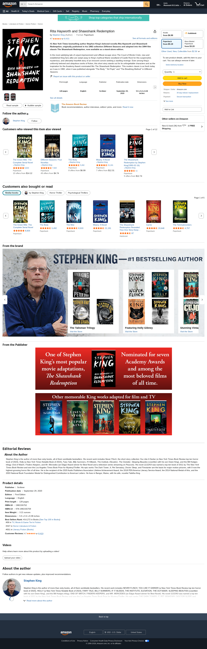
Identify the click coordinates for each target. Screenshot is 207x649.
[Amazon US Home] (66, 633)
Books (5, 24)
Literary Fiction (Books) (23, 529)
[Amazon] (10, 4)
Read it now (128, 107)
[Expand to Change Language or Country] (160, 5)
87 (133, 233)
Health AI (15, 11)
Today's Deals (28, 11)
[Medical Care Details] (50, 11)
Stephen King (59, 35)
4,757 (187, 228)
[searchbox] (85, 4)
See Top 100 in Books (49, 519)
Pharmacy (94, 11)
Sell (67, 11)
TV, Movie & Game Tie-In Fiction (26, 522)
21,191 (108, 228)
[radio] (172, 33)
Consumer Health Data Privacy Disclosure (106, 641)
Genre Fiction (31, 24)
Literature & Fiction (16, 24)
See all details (56, 98)
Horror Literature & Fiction (24, 526)
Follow (34, 121)
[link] (24, 161)
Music (84, 11)
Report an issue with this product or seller (71, 76)
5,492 (54, 228)
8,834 (27, 231)
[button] (6, 11)
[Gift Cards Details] (63, 11)
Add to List (169, 109)
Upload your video (12, 558)
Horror (40, 24)
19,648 (161, 228)
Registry (75, 11)
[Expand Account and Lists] (180, 5)
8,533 (80, 228)
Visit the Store (76, 331)
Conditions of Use (68, 641)
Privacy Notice (82, 641)
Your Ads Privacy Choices (134, 641)
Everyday (106, 11)
